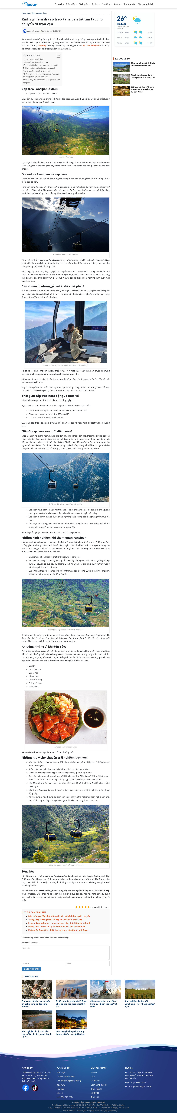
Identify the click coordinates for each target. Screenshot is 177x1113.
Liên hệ (60, 1093)
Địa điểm (106, 4)
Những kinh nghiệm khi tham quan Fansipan (41, 74)
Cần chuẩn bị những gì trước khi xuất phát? (40, 65)
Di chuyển (83, 4)
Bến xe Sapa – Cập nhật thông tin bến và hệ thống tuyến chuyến (59, 916)
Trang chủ (59, 4)
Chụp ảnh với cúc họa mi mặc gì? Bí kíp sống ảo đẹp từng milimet (36, 1004)
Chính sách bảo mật (66, 1076)
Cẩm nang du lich (146, 4)
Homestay (95, 1080)
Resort (94, 1072)
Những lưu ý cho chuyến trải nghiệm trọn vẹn (41, 80)
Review (117, 4)
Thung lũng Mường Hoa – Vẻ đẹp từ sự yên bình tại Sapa (55, 919)
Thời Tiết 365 (96, 1089)
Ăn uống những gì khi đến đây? (35, 77)
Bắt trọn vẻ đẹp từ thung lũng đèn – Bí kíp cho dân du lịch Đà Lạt (142, 89)
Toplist (95, 4)
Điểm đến (70, 4)
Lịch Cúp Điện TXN (65, 1097)
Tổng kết (26, 83)
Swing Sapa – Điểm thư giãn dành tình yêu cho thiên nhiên (56, 926)
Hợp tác (60, 1089)
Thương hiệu (129, 4)
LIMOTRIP (95, 1093)
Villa (93, 1076)
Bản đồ (132, 1078)
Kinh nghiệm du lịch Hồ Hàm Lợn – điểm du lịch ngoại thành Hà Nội (37, 1034)
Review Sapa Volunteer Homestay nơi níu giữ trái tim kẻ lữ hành (59, 923)
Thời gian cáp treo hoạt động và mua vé (39, 68)
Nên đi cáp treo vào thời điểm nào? (37, 71)
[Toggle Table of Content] (57, 56)
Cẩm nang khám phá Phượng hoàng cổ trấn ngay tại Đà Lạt (70, 1032)
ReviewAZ (61, 1084)
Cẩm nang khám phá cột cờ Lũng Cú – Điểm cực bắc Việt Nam (103, 1004)
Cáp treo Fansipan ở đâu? (33, 59)
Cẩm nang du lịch (99, 1084)
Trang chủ (26, 13)
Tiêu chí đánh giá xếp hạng (69, 1080)
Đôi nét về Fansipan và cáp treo (35, 62)
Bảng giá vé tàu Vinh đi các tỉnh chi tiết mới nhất (143, 64)
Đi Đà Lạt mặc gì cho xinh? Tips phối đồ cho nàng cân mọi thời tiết (71, 1004)
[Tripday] (29, 3)
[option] (37, 995)
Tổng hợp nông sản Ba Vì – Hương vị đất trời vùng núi (143, 76)
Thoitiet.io (95, 1097)
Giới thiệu (61, 1072)
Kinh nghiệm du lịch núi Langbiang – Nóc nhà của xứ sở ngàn (139, 1004)
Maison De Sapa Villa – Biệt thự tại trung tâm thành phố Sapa (58, 930)
